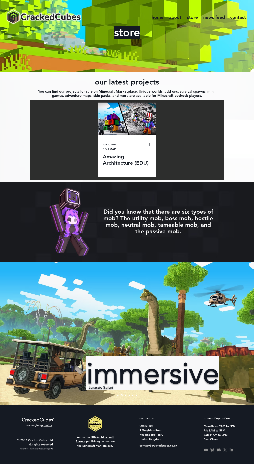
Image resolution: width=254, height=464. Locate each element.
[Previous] (26, 333)
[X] (225, 450)
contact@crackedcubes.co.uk (158, 445)
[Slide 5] (125, 395)
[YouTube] (206, 450)
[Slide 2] (117, 395)
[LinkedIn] (231, 450)
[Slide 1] (132, 395)
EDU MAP (109, 149)
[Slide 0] (122, 395)
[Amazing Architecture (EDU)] (127, 119)
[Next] (228, 333)
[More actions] (150, 144)
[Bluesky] (212, 450)
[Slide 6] (136, 395)
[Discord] (218, 450)
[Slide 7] (129, 395)
